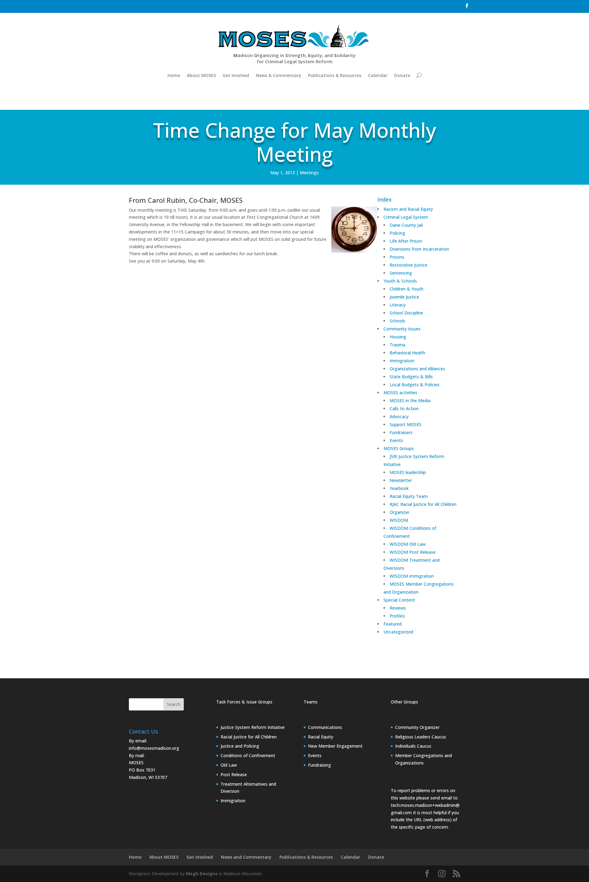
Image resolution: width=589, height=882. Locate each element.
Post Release (234, 774)
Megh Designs (202, 873)
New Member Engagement (335, 746)
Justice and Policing (240, 746)
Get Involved (236, 75)
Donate (402, 75)
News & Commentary (278, 75)
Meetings (309, 172)
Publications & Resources (334, 75)
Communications (325, 727)
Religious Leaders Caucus (420, 737)
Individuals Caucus (413, 746)
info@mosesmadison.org (154, 748)
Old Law (229, 765)
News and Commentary (246, 857)
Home (173, 75)
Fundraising (319, 765)
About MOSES (201, 75)
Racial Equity (320, 737)
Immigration (233, 800)
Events (314, 755)
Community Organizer (417, 727)
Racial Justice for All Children (249, 737)
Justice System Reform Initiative (253, 727)
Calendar (377, 75)
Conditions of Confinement (248, 755)
